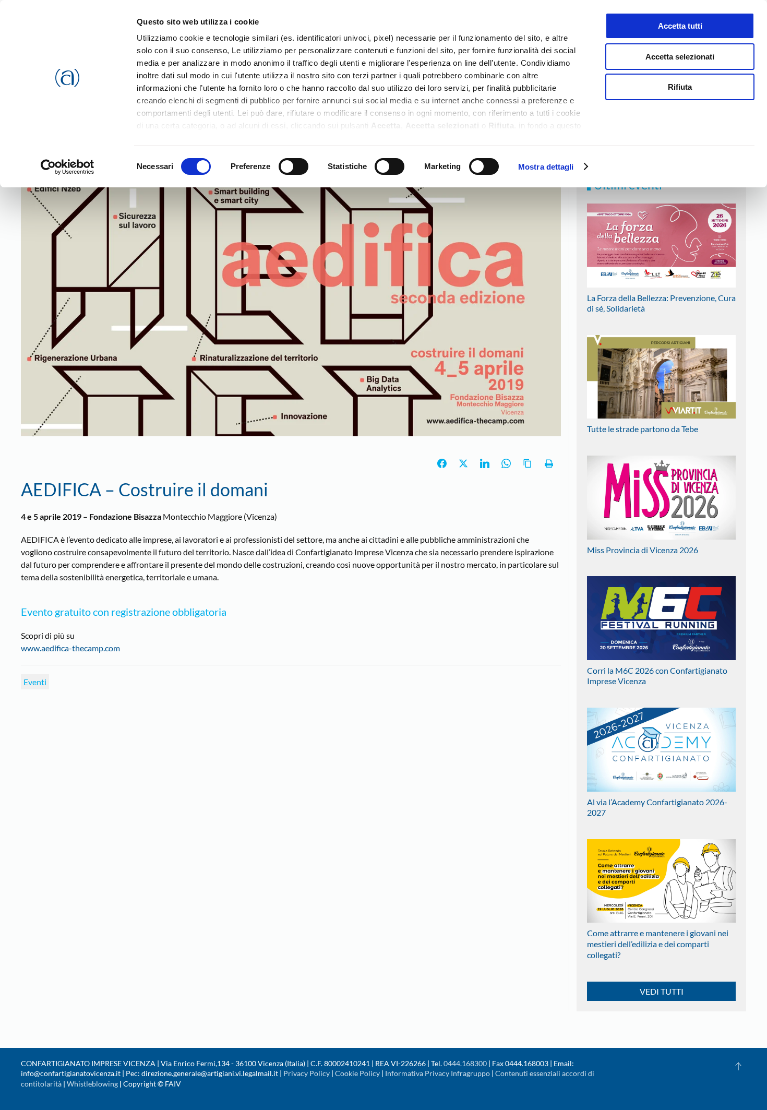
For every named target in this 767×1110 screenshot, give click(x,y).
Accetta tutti (680, 25)
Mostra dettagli (546, 166)
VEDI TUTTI (662, 991)
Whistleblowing (92, 1083)
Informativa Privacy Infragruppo (437, 1073)
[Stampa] (549, 463)
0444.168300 (465, 1063)
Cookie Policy (357, 1073)
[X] (463, 463)
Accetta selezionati (679, 56)
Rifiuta (680, 86)
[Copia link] (527, 463)
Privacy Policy (306, 1073)
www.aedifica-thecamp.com (70, 648)
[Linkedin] (484, 463)
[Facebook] (442, 463)
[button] (738, 1066)
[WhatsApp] (506, 463)
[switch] (293, 166)
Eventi (34, 682)
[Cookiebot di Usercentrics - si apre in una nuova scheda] (67, 167)
